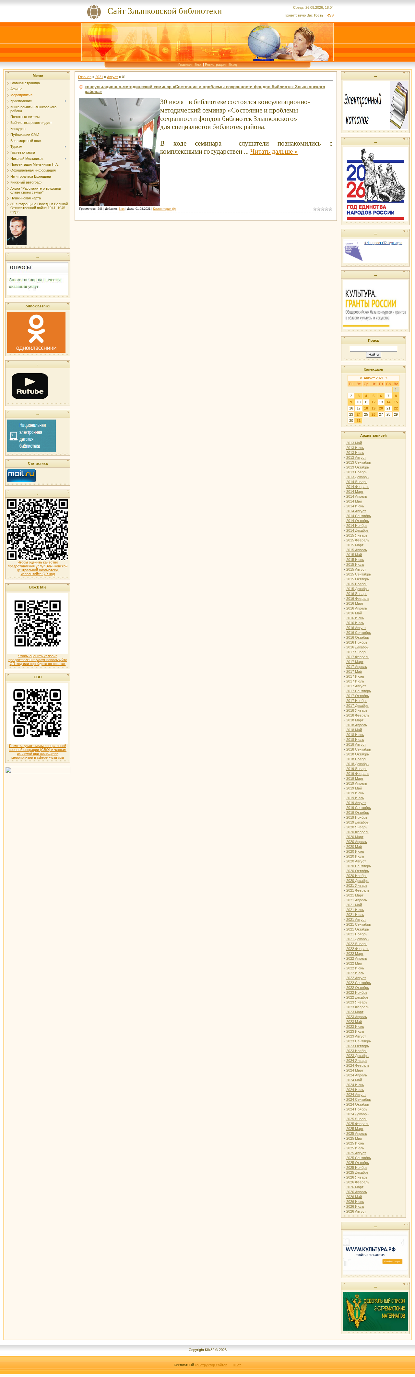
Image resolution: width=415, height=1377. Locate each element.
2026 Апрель (356, 1192)
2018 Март (354, 720)
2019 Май (354, 788)
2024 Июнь (355, 1085)
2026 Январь (356, 1177)
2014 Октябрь (357, 521)
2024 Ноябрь (356, 1109)
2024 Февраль (357, 1065)
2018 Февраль (357, 715)
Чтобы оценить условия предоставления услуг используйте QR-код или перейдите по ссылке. (37, 660)
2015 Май (354, 555)
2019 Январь (356, 769)
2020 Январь (356, 827)
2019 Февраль (357, 774)
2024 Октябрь (357, 1104)
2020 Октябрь (357, 871)
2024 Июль (355, 1090)
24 (359, 414)
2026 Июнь (355, 1202)
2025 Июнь (355, 1143)
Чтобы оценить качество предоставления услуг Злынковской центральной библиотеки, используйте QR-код (37, 568)
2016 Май (354, 613)
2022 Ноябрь (356, 992)
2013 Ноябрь (356, 472)
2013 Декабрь (357, 477)
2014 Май (354, 501)
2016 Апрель (356, 608)
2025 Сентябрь (358, 1158)
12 (373, 402)
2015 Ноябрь (356, 584)
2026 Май (354, 1197)
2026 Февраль (357, 1182)
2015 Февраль (357, 540)
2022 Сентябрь (358, 983)
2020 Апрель (356, 842)
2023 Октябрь (357, 1046)
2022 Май (354, 963)
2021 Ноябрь (356, 934)
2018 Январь (356, 710)
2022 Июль (355, 973)
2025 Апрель (356, 1133)
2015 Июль (355, 564)
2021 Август (356, 919)
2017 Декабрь (357, 705)
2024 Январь (356, 1060)
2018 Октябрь (357, 754)
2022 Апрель (356, 958)
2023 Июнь (355, 1026)
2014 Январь (356, 482)
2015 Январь (356, 535)
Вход (233, 64)
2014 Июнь (355, 506)
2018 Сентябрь (358, 749)
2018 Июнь (355, 735)
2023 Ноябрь (356, 1051)
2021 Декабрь (357, 939)
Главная (185, 64)
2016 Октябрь (357, 637)
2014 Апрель (356, 496)
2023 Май (354, 1022)
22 (396, 408)
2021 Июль (355, 915)
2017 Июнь (355, 676)
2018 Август (356, 744)
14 (388, 402)
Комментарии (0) (164, 208)
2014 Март (354, 491)
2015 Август (356, 569)
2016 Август (356, 628)
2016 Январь (356, 594)
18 (366, 408)
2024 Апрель (356, 1075)
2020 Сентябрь (358, 866)
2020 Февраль (357, 832)
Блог (198, 64)
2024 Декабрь (357, 1114)
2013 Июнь (355, 448)
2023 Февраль (357, 1007)
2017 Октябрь (357, 696)
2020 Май (354, 847)
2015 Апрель (356, 550)
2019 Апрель (356, 783)
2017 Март (354, 662)
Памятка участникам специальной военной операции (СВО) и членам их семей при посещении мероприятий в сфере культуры (37, 751)
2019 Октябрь (357, 812)
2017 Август (356, 686)
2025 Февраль (357, 1124)
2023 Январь (356, 1002)
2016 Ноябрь (356, 642)
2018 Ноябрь (356, 759)
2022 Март (354, 954)
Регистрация (215, 64)
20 (381, 408)
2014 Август (356, 511)
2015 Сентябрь (358, 574)
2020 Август (356, 861)
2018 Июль (355, 740)
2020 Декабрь (357, 881)
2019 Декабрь (357, 822)
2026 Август (356, 1211)
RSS (330, 15)
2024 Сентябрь (358, 1099)
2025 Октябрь (357, 1163)
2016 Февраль (357, 598)
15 (396, 402)
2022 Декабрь (357, 997)
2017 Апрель (356, 667)
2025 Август (356, 1153)
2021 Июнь (355, 910)
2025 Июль (355, 1148)
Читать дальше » (274, 151)
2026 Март (354, 1187)
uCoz (237, 1365)
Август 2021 (374, 378)
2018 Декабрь (357, 764)
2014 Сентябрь (358, 516)
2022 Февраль (357, 949)
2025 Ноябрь (356, 1167)
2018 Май (354, 730)
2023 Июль (355, 1031)
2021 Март (354, 895)
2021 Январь (356, 885)
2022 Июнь (355, 968)
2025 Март (354, 1129)
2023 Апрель (356, 1017)
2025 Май (354, 1138)
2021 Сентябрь (358, 924)
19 (373, 408)
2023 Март (354, 1012)
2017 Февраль (357, 657)
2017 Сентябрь (358, 691)
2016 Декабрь (357, 647)
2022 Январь (356, 944)
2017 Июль (355, 681)
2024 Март (354, 1070)
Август (112, 77)
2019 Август (356, 803)
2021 (99, 77)
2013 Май (354, 443)
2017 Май (354, 671)
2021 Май (354, 905)
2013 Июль (355, 453)
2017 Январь (356, 652)
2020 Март (354, 837)
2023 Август (356, 1036)
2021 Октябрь (357, 929)
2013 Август (356, 457)
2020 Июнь (355, 851)
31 (359, 420)
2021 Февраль (357, 890)
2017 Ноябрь (356, 701)
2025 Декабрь (357, 1172)
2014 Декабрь (357, 530)
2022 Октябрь (357, 988)
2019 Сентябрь (358, 808)
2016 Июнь (355, 618)
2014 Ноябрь (356, 526)
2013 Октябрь (357, 467)
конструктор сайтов (211, 1365)
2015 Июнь (355, 560)
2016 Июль (355, 623)
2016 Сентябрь (358, 633)
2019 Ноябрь (356, 817)
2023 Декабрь (357, 1056)
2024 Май (354, 1080)
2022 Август (356, 978)
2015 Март (354, 545)
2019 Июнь (355, 793)
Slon (121, 208)
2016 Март (354, 603)
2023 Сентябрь (358, 1041)
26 (373, 414)
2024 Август (356, 1095)
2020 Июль (355, 856)
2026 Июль (355, 1206)
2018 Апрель (356, 725)
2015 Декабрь (357, 589)
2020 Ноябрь (356, 876)
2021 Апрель (356, 900)
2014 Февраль (357, 487)
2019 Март (354, 778)
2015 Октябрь (357, 579)
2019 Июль (355, 798)
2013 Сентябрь (358, 462)
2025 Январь (356, 1119)
